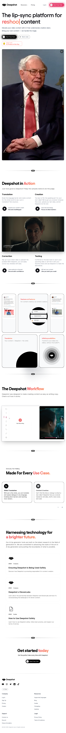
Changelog (37, 706)
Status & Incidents (7, 723)
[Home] (9, 5)
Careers (4, 706)
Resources (24, 5)
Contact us (5, 717)
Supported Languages (40, 697)
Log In (3, 697)
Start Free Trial (57, 5)
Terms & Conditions (39, 720)
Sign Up (4, 700)
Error (6, 689)
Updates (36, 709)
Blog (35, 700)
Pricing (33, 5)
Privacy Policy (38, 717)
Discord (4, 720)
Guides (36, 703)
